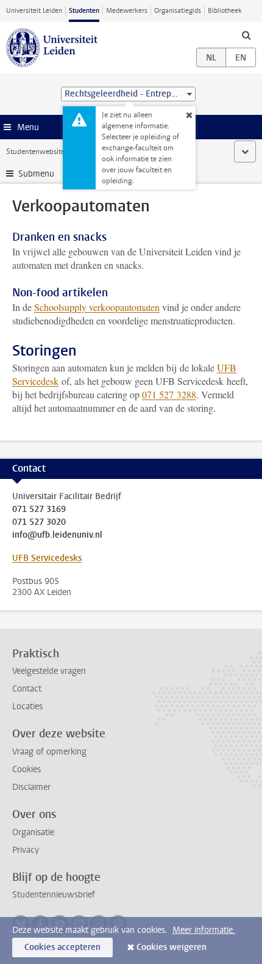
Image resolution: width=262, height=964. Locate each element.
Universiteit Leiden (34, 10)
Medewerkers (126, 10)
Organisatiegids (177, 10)
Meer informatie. (203, 930)
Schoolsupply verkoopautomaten (97, 307)
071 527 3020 (39, 522)
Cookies (26, 769)
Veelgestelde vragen (49, 671)
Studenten (84, 10)
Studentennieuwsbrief (53, 894)
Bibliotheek (225, 10)
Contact (26, 689)
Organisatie (33, 832)
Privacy (25, 850)
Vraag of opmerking (49, 752)
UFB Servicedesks (47, 558)
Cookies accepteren (62, 947)
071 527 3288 (169, 394)
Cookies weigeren (171, 947)
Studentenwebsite (35, 151)
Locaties (27, 706)
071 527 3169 (39, 509)
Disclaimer (31, 787)
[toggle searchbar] (246, 35)
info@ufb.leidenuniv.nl (57, 535)
